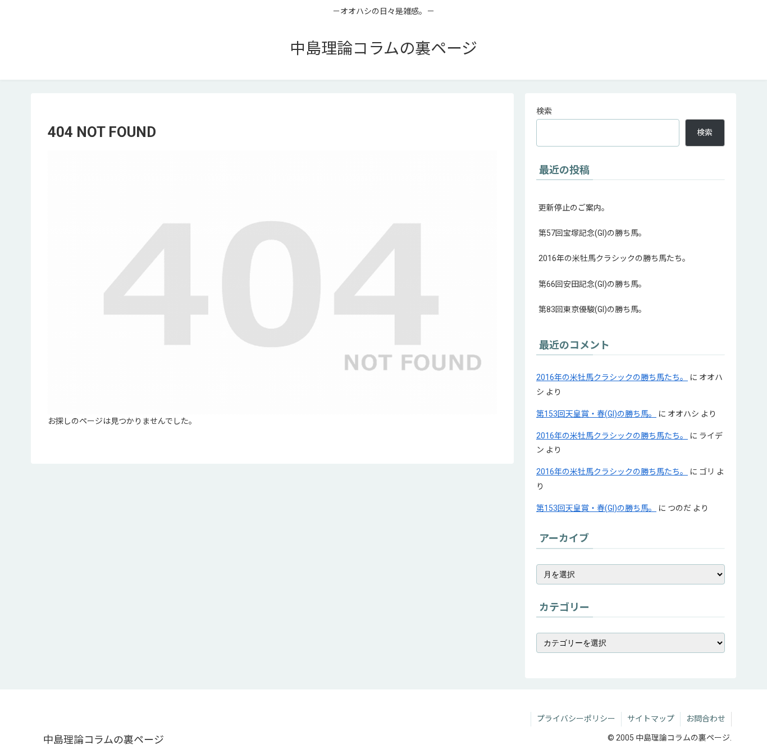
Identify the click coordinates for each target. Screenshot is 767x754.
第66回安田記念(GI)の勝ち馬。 (592, 284)
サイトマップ (650, 718)
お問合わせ (705, 718)
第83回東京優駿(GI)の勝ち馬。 (592, 309)
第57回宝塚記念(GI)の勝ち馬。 (592, 233)
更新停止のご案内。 (573, 207)
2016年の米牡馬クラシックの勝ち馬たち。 (614, 258)
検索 (544, 111)
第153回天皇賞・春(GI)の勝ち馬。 (596, 413)
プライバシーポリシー (576, 718)
